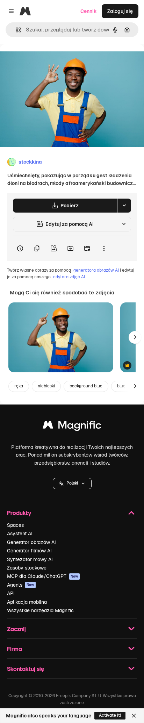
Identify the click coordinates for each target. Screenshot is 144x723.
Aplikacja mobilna (27, 602)
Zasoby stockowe (26, 568)
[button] (72, 483)
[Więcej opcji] (104, 249)
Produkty (19, 512)
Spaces (15, 525)
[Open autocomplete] (15, 30)
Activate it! (110, 715)
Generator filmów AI (29, 550)
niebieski (46, 386)
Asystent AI (20, 533)
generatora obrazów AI (96, 270)
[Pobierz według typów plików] (124, 206)
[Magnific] (72, 426)
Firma (14, 648)
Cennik (88, 11)
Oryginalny (48, 60)
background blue (86, 386)
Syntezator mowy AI (30, 559)
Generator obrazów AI (31, 542)
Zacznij (16, 628)
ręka (18, 386)
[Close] (134, 715)
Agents (20, 585)
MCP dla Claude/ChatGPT (42, 576)
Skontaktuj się (25, 668)
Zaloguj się (120, 11)
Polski (72, 483)
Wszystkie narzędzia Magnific (40, 610)
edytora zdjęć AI (69, 277)
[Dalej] (135, 337)
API (11, 593)
